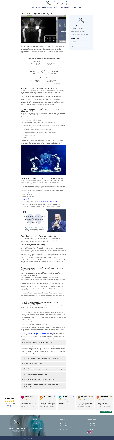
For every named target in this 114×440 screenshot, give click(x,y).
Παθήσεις (56, 7)
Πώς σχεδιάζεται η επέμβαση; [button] (33, 363)
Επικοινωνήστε (24, 333)
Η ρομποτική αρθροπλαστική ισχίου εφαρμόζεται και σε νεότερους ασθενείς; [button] (41, 385)
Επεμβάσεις (49, 7)
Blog (75, 7)
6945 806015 (81, 28)
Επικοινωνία (80, 7)
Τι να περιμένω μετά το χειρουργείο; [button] (35, 374)
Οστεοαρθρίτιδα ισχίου (27, 192)
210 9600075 (75, 28)
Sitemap (35, 431)
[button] (113, 402)
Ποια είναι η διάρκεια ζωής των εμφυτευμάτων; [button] (39, 379)
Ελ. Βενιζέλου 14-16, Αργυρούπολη (80, 34)
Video (72, 7)
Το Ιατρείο (44, 7)
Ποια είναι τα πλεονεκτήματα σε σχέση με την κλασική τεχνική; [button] (44, 369)
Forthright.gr (29, 438)
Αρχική (33, 7)
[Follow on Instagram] (90, 432)
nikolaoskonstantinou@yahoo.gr (79, 31)
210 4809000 (92, 425)
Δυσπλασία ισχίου (26, 199)
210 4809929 (92, 423)
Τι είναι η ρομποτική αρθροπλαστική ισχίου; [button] (38, 342)
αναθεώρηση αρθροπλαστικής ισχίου (49, 201)
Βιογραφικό (38, 7)
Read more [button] (23, 408)
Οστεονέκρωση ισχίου (27, 198)
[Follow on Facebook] (88, 432)
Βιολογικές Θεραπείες (65, 7)
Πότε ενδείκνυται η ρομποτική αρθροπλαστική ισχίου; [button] (41, 358)
